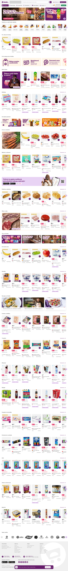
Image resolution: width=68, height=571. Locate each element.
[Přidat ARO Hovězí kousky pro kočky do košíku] (10, 517)
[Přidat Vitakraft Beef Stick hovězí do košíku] (50, 517)
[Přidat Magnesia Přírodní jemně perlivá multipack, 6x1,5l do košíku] (30, 397)
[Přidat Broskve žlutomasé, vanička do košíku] (49, 140)
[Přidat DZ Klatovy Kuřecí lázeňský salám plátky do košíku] (20, 281)
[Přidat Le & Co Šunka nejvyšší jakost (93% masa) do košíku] (10, 323)
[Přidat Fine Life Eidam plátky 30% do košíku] (40, 44)
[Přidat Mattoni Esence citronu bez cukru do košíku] (40, 102)
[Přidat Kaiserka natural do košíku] (50, 199)
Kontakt (41, 545)
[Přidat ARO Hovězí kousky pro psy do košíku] (30, 517)
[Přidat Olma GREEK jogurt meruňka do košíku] (50, 281)
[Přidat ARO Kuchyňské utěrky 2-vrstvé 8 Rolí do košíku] (40, 422)
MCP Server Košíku (17, 551)
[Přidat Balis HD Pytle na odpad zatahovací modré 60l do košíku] (20, 445)
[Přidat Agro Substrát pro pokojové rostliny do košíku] (30, 445)
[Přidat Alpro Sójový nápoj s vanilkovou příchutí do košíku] (40, 492)
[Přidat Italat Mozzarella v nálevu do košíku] (30, 162)
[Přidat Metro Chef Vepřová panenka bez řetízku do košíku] (60, 44)
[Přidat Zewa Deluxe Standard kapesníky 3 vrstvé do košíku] (30, 422)
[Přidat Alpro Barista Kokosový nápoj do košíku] (50, 492)
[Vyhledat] (51, 2)
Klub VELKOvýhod (4, 545)
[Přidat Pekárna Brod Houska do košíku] (60, 199)
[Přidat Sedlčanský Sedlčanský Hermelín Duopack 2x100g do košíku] (60, 162)
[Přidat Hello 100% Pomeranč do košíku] (39, 80)
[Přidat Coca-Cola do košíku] (60, 102)
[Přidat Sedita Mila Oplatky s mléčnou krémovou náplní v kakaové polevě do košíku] (40, 348)
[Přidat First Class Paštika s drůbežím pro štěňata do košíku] (20, 517)
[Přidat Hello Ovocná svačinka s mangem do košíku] (60, 468)
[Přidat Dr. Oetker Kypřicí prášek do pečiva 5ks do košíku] (30, 348)
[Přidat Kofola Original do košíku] (40, 397)
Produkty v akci (29, 546)
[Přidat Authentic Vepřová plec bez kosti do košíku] (49, 80)
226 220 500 (17, 556)
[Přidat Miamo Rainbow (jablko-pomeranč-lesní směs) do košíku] (40, 373)
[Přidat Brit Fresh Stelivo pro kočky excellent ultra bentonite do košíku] (60, 517)
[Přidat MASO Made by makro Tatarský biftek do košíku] (49, 221)
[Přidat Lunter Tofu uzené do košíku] (20, 492)
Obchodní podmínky (43, 549)
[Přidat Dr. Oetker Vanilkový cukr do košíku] (10, 348)
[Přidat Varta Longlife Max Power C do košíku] (40, 445)
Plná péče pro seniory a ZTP (6, 547)
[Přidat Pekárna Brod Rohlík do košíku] (50, 44)
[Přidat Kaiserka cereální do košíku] (40, 199)
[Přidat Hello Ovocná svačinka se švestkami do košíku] (50, 468)
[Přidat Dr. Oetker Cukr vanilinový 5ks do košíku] (60, 348)
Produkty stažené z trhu (18, 547)
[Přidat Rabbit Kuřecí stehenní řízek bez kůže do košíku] (59, 221)
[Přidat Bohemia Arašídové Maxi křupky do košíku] (20, 348)
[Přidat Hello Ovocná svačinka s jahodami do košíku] (10, 468)
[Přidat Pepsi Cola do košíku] (29, 80)
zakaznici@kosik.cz (29, 556)
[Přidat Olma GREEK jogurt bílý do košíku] (40, 281)
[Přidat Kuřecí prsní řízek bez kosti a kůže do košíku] (39, 221)
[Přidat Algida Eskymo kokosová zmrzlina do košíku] (60, 373)
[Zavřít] (52, 567)
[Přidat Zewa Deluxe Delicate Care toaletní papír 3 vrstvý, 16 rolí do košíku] (59, 80)
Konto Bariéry (16, 550)
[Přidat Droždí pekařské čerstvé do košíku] (10, 102)
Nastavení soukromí (43, 551)
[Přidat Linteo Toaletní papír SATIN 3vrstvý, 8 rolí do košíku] (10, 422)
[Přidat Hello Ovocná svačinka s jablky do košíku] (40, 468)
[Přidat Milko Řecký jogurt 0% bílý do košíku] (50, 162)
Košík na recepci (4, 548)
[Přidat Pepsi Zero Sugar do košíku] (20, 397)
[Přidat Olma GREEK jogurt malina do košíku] (30, 281)
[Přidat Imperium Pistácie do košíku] (30, 373)
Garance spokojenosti (30, 545)
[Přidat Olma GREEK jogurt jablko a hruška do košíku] (60, 281)
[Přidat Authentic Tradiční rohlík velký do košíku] (20, 199)
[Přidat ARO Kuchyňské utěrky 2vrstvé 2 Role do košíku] (50, 422)
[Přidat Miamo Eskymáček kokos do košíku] (50, 373)
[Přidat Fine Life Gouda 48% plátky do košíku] (30, 44)
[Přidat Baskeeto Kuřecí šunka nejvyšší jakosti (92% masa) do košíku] (20, 102)
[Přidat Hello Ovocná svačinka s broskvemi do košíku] (30, 468)
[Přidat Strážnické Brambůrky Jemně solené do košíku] (50, 348)
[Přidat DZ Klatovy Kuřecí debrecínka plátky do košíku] (10, 281)
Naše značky (29, 547)
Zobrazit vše (62, 69)
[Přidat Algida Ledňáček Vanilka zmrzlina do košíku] (30, 102)
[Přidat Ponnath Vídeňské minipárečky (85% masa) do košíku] (50, 323)
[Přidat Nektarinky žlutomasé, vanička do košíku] (59, 140)
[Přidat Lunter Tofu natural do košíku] (10, 492)
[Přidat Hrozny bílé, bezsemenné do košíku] (20, 44)
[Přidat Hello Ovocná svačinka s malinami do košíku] (20, 468)
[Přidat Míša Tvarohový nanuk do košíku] (20, 373)
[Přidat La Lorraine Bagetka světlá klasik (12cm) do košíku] (30, 199)
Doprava (15, 545)
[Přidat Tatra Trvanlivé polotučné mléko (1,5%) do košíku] (40, 162)
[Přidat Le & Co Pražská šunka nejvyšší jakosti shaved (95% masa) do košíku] (30, 323)
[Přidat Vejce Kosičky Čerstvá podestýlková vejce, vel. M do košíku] (40, 256)
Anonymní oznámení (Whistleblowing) (43, 553)
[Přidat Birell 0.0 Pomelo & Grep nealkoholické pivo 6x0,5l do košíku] (10, 397)
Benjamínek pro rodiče (5, 546)
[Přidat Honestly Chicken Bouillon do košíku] (60, 492)
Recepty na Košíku (6, 296)
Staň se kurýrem (42, 547)
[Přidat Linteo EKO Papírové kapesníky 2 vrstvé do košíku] (60, 422)
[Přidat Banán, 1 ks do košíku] (10, 44)
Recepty (15, 548)
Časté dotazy (16, 546)
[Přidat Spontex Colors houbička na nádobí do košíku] (10, 445)
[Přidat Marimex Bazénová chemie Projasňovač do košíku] (60, 445)
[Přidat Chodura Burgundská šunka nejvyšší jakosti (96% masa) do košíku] (60, 323)
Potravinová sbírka (17, 549)
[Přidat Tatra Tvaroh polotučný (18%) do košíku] (50, 102)
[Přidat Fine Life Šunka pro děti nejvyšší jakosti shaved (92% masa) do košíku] (20, 323)
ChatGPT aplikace (17, 552)
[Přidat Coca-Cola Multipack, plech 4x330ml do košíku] (60, 397)
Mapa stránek (42, 548)
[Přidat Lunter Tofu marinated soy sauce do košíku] (30, 492)
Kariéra (41, 546)
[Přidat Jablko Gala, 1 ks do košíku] (50, 256)
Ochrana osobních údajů (44, 550)
